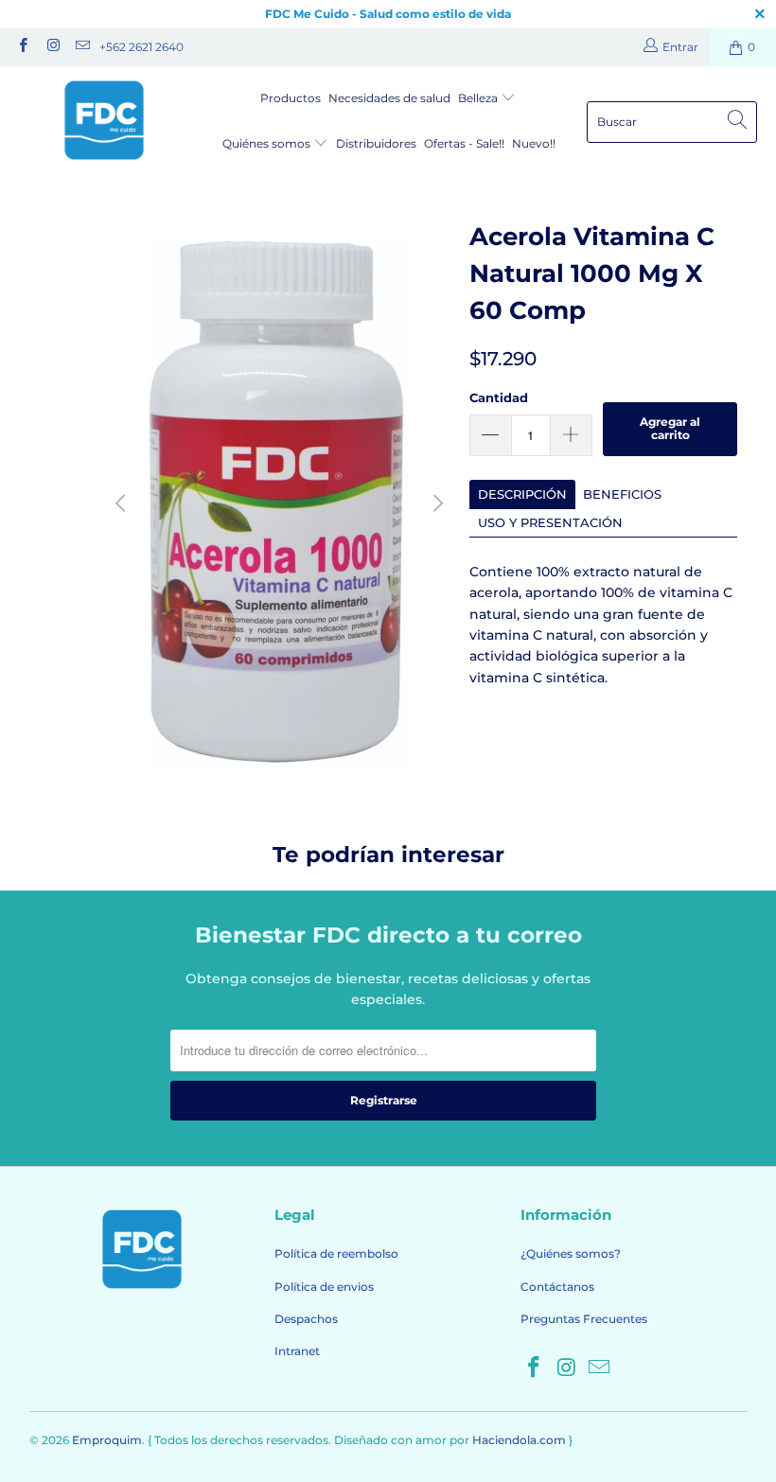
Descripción (522, 494)
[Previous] (123, 503)
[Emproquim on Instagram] (52, 47)
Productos (290, 98)
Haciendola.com (519, 1440)
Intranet (297, 1351)
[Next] (436, 503)
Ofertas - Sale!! (464, 143)
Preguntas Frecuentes (583, 1319)
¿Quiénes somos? (570, 1253)
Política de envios (324, 1286)
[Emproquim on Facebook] (22, 47)
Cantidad (498, 397)
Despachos (306, 1319)
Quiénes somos (267, 143)
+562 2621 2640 (141, 47)
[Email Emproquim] (82, 47)
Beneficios (622, 494)
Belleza (479, 98)
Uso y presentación (550, 522)
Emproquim (107, 1440)
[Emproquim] (104, 122)
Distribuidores (376, 143)
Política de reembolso (336, 1253)
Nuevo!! (534, 143)
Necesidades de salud (389, 98)
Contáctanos (557, 1286)
